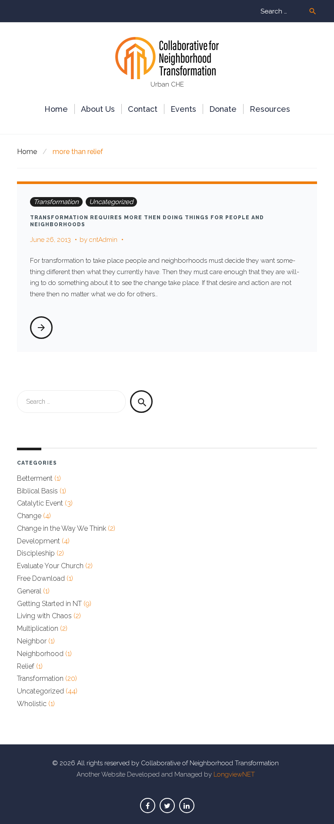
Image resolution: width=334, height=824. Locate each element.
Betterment (35, 478)
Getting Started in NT (49, 604)
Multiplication (37, 628)
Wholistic (32, 704)
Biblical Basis (37, 491)
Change (29, 516)
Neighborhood (40, 654)
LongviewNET (234, 774)
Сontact (142, 109)
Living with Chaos (44, 616)
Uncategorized (111, 202)
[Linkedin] (186, 805)
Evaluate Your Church (50, 566)
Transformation (56, 202)
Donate (223, 109)
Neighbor (32, 641)
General (29, 591)
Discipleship (36, 553)
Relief (25, 666)
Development (38, 541)
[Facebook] (147, 805)
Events (183, 109)
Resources (270, 109)
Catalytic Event (40, 503)
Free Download (41, 578)
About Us (98, 109)
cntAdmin (103, 240)
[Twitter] (167, 805)
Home (56, 109)
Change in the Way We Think (61, 528)
